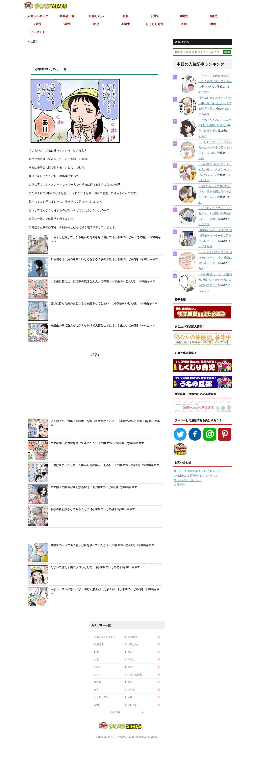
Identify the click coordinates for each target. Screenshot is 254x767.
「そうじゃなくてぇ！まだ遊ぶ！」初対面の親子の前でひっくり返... (215, 213)
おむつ (97, 674)
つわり (131, 651)
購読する (183, 42)
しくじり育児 (155, 24)
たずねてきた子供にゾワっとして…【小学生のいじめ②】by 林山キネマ (95, 567)
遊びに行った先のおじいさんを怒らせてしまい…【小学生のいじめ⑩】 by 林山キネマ (104, 303)
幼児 (96, 24)
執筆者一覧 (67, 16)
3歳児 (67, 24)
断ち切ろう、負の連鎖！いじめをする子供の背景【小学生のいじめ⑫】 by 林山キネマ (104, 259)
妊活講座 (132, 636)
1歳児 (213, 16)
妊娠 (126, 16)
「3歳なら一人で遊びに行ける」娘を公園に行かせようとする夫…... (215, 191)
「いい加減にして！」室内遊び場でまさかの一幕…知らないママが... (215, 280)
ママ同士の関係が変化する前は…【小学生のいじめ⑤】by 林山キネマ (94, 487)
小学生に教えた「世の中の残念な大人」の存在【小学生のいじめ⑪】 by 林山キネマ (103, 281)
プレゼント (37, 32)
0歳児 (184, 16)
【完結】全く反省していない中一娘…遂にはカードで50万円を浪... (215, 103)
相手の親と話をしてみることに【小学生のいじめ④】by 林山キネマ (93, 509)
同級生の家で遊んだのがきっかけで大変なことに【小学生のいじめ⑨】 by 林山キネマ (104, 325)
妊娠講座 (99, 644)
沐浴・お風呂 (135, 674)
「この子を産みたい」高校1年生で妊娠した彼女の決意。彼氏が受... (215, 125)
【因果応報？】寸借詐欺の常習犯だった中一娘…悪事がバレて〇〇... (215, 235)
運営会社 (179, 485)
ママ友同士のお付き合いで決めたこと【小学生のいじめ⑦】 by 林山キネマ (97, 443)
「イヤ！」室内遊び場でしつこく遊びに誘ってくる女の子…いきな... (215, 81)
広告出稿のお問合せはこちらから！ (196, 475)
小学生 (125, 24)
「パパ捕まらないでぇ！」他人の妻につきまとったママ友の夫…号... (215, 169)
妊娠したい (96, 16)
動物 (213, 24)
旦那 (184, 24)
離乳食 (97, 682)
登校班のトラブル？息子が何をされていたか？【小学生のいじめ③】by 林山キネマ (102, 545)
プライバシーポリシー (187, 480)
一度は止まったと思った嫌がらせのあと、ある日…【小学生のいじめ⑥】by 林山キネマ (105, 465)
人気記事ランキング (104, 636)
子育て (154, 16)
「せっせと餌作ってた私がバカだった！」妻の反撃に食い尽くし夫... (215, 258)
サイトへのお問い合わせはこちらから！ (199, 471)
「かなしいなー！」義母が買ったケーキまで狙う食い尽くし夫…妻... (215, 147)
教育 (96, 689)
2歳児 (38, 24)
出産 (96, 659)
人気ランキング (37, 16)
